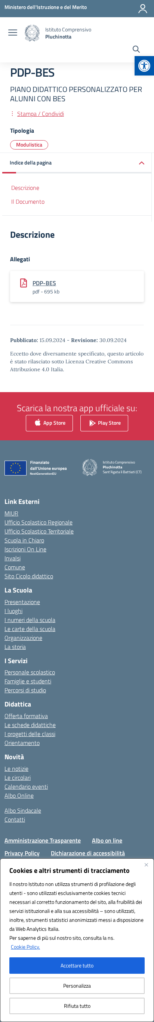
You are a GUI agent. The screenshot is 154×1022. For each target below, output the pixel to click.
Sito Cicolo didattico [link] (28, 576)
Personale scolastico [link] (29, 672)
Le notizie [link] (16, 768)
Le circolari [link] (17, 777)
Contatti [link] (14, 819)
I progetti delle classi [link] (29, 733)
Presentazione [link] (22, 601)
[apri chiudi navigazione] (12, 33)
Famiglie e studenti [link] (27, 681)
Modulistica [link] (29, 144)
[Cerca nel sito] (136, 50)
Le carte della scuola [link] (29, 628)
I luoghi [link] (13, 610)
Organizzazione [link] (23, 637)
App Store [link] (53, 423)
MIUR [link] (11, 513)
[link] (144, 66)
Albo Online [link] (19, 795)
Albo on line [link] (107, 840)
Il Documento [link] (27, 201)
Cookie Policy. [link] (25, 947)
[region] (77, 940)
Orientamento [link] (22, 742)
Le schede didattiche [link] (30, 724)
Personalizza (77, 985)
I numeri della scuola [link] (29, 619)
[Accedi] (143, 8)
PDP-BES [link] (44, 282)
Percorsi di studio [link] (25, 690)
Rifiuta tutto (77, 1006)
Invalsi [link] (12, 558)
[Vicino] (146, 864)
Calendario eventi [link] (26, 786)
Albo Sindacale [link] (22, 810)
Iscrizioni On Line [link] (25, 549)
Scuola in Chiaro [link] (24, 540)
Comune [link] (14, 567)
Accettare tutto (77, 965)
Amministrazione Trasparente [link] (42, 840)
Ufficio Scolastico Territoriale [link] (39, 531)
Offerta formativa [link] (26, 715)
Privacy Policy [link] (22, 853)
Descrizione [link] (25, 187)
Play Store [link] (109, 423)
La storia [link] (15, 646)
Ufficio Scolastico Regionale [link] (38, 522)
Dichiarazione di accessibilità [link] (88, 853)
